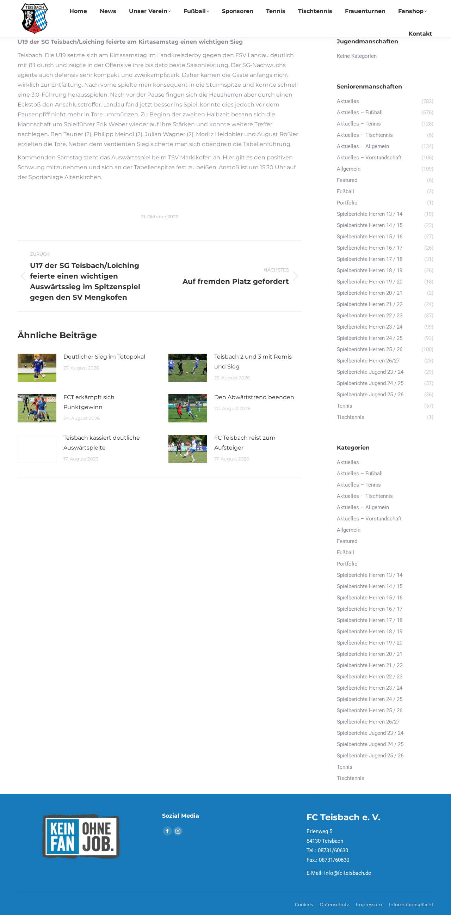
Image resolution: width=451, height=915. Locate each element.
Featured (347, 541)
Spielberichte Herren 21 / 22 (369, 665)
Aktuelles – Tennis (359, 485)
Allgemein (348, 530)
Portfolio (347, 564)
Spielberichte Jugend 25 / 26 (370, 755)
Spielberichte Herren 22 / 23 (369, 676)
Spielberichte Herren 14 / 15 (369, 586)
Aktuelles (348, 462)
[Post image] (37, 368)
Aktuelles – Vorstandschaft (369, 519)
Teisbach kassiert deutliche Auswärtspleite (101, 442)
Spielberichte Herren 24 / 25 (369, 699)
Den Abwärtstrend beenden (254, 397)
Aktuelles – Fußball (360, 473)
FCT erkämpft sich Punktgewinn (89, 402)
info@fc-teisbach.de (347, 873)
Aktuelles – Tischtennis (365, 496)
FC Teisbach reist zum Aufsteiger (245, 442)
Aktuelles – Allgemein (363, 507)
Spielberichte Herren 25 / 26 (369, 710)
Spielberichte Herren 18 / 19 (369, 631)
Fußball (345, 552)
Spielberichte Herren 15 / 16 (369, 597)
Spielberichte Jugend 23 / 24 (370, 733)
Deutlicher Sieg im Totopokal (104, 356)
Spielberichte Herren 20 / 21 (369, 654)
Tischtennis (350, 778)
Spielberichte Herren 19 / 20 (369, 643)
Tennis (344, 767)
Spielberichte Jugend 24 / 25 (370, 744)
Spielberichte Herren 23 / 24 (369, 688)
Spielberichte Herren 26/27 (368, 722)
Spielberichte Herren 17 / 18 (369, 620)
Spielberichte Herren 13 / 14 (369, 575)
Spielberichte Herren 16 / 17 (369, 609)
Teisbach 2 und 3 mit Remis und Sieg (253, 361)
